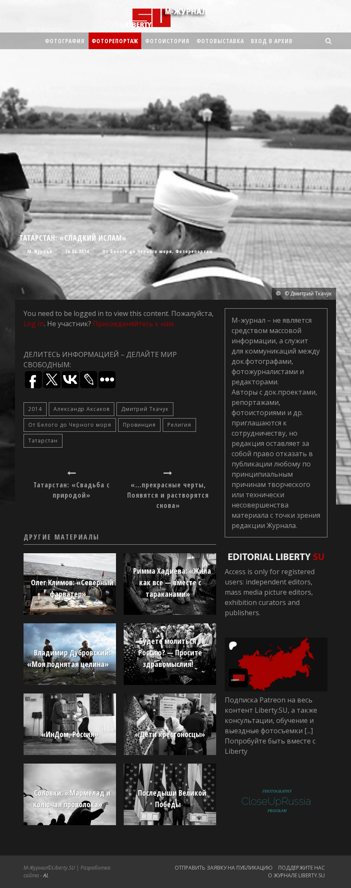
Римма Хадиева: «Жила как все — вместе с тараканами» (172, 582)
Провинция (139, 424)
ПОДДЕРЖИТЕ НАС (301, 867)
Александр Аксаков (82, 409)
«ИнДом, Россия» (69, 734)
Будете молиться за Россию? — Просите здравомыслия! (171, 652)
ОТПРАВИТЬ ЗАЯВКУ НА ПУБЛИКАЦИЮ (224, 867)
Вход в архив (272, 41)
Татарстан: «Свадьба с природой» (71, 490)
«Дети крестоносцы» (170, 734)
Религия (179, 424)
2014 (35, 409)
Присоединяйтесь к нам (133, 323)
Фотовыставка (220, 41)
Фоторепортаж (115, 41)
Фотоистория (167, 41)
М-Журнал (39, 251)
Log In (34, 323)
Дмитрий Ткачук (145, 409)
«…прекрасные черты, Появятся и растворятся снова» (168, 495)
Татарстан (43, 440)
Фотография (65, 41)
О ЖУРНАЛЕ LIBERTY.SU (296, 875)
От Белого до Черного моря (137, 251)
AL (46, 875)
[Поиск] (329, 40)
